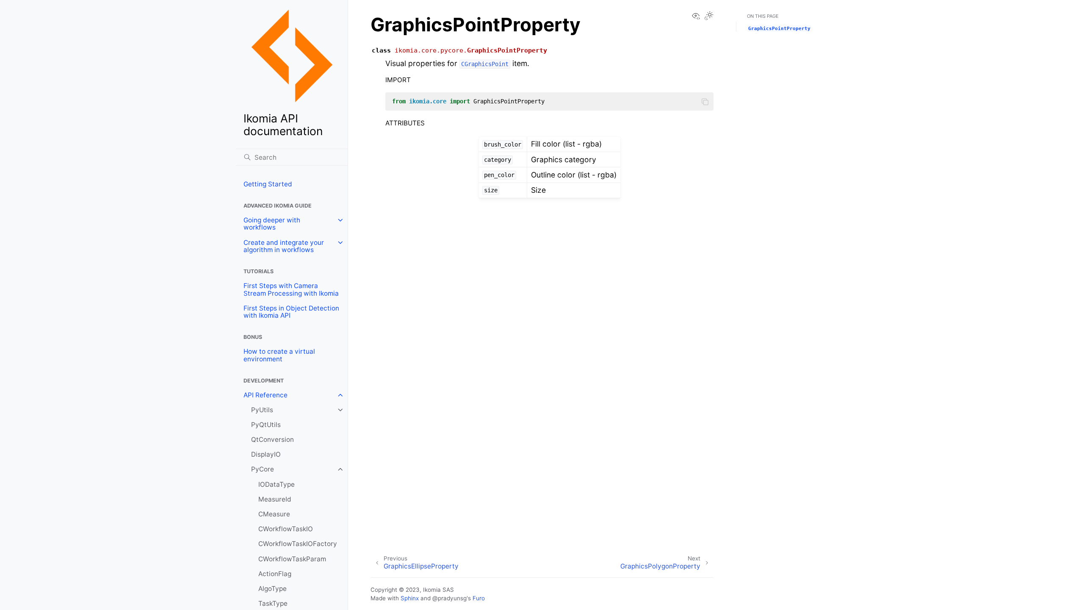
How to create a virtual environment (279, 355)
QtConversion (272, 439)
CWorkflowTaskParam (292, 559)
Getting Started (267, 184)
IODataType (276, 484)
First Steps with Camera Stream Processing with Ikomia (291, 289)
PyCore (262, 469)
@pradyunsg (449, 598)
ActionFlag (274, 574)
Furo (479, 598)
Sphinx (410, 598)
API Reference (265, 395)
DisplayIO (266, 454)
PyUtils (262, 410)
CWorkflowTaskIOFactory (297, 544)
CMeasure (274, 514)
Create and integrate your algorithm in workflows (283, 246)
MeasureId (274, 499)
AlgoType (272, 589)
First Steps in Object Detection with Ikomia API (291, 312)
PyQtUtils (266, 425)
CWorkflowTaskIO (285, 529)
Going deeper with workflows (271, 224)
